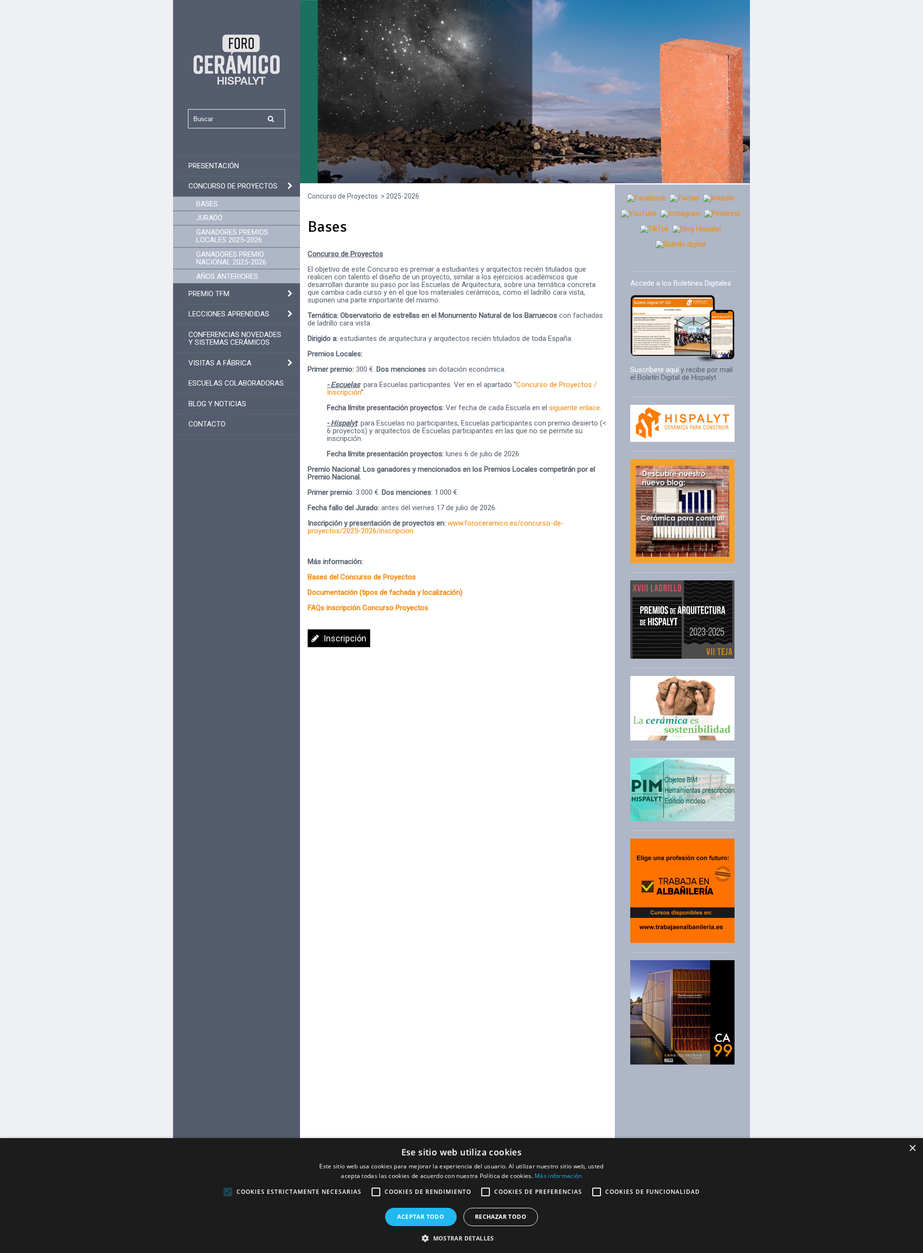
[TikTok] (654, 229)
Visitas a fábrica (219, 363)
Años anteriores (227, 276)
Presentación (213, 166)
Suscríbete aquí (654, 369)
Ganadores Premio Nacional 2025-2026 (231, 258)
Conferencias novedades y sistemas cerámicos (234, 338)
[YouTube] (639, 213)
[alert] (461, 1195)
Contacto (206, 424)
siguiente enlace (574, 407)
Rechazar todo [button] (500, 1217)
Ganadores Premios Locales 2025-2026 (232, 236)
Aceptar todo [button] (420, 1217)
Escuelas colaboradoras (236, 383)
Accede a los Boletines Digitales (680, 283)
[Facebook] (646, 198)
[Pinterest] (722, 213)
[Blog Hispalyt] (697, 229)
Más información (558, 1176)
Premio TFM (208, 293)
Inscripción (345, 638)
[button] (461, 1237)
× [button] (912, 1148)
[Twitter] (684, 198)
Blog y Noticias (217, 404)
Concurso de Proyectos (232, 186)
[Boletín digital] (680, 244)
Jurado (209, 217)
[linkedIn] (719, 198)
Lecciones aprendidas (228, 314)
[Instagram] (680, 213)
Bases (207, 204)
